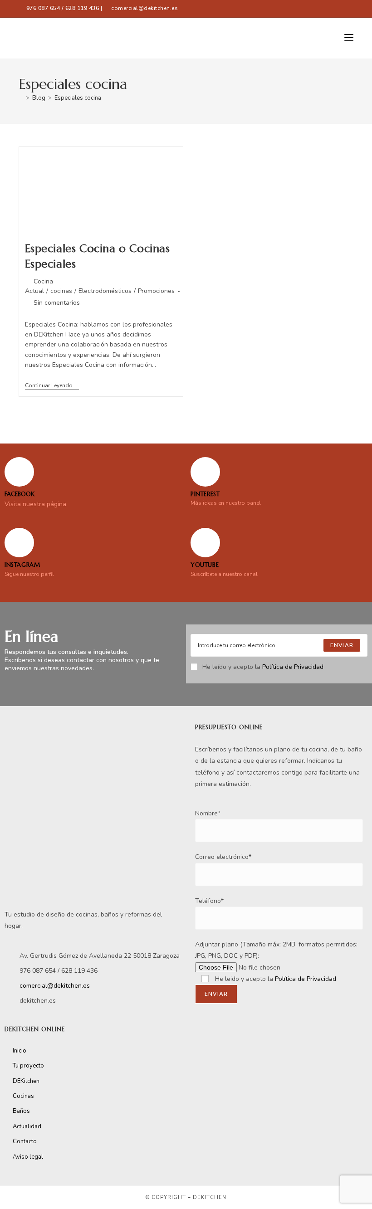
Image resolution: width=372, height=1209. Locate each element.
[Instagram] (19, 542)
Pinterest (205, 494)
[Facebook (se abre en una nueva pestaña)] (311, 8)
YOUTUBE (205, 565)
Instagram (22, 565)
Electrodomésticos (105, 291)
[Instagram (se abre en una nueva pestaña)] (339, 8)
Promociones (156, 291)
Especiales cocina (77, 98)
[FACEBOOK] (19, 472)
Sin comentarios (57, 302)
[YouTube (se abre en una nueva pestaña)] (349, 8)
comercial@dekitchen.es (144, 8)
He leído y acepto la (262, 667)
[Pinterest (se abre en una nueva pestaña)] (327, 8)
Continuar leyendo (52, 385)
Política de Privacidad (292, 667)
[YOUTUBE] (205, 542)
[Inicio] (21, 98)
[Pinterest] (205, 472)
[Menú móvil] (348, 38)
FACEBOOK (19, 494)
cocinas (61, 291)
